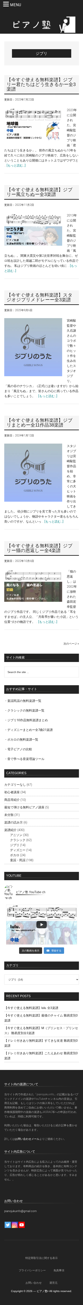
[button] (6, 4)
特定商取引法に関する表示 (41, 1257)
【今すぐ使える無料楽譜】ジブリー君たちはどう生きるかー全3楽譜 (41, 84)
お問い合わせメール (27, 1138)
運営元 (53, 1282)
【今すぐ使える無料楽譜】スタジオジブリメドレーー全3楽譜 (40, 297)
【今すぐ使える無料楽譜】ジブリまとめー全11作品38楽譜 (40, 423)
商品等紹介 (12, 800)
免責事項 (58, 1270)
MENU (15, 5)
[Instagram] (15, 1225)
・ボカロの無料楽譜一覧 (21, 739)
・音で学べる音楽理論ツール (24, 759)
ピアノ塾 (41, 24)
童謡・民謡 (17, 860)
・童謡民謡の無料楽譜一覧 (22, 701)
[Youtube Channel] (22, 1225)
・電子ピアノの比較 (18, 749)
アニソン (16, 835)
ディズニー (17, 850)
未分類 (9, 815)
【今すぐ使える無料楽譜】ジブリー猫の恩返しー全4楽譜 (40, 548)
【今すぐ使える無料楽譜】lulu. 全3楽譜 (31, 1008)
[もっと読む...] (16, 165)
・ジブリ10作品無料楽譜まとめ (26, 720)
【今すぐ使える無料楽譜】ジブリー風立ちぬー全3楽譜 (40, 192)
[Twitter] (8, 1225)
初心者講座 (12, 792)
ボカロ (14, 855)
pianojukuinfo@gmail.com (20, 1211)
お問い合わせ (33, 1282)
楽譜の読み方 (13, 822)
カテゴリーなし (15, 784)
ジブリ (14, 845)
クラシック (17, 840)
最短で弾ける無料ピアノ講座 (24, 807)
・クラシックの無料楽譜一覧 (24, 710)
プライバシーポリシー (32, 1270)
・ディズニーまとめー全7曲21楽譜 (28, 730)
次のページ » (71, 643)
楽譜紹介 (10, 830)
